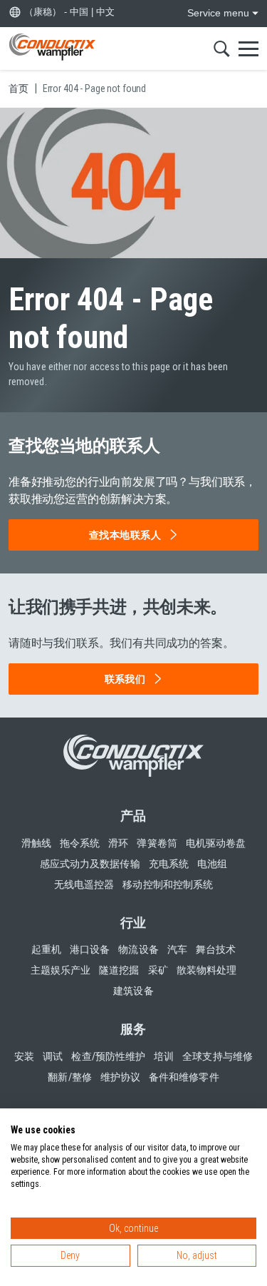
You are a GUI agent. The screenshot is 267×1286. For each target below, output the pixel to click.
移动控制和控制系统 (167, 884)
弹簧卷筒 (157, 843)
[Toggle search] (222, 48)
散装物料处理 (206, 970)
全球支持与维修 (217, 1056)
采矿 (158, 970)
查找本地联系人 (125, 535)
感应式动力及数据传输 (90, 863)
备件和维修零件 (184, 1077)
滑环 (118, 843)
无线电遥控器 (84, 884)
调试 (53, 1056)
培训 (164, 1056)
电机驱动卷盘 (216, 843)
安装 (24, 1056)
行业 (133, 922)
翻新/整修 (69, 1077)
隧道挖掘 (119, 970)
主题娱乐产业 (60, 970)
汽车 (177, 949)
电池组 (212, 863)
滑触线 (36, 843)
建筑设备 (133, 990)
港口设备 (90, 949)
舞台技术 (216, 949)
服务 (133, 1028)
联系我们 (125, 679)
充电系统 (169, 863)
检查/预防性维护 (108, 1056)
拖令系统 (80, 843)
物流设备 (138, 949)
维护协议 (120, 1077)
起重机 (46, 949)
